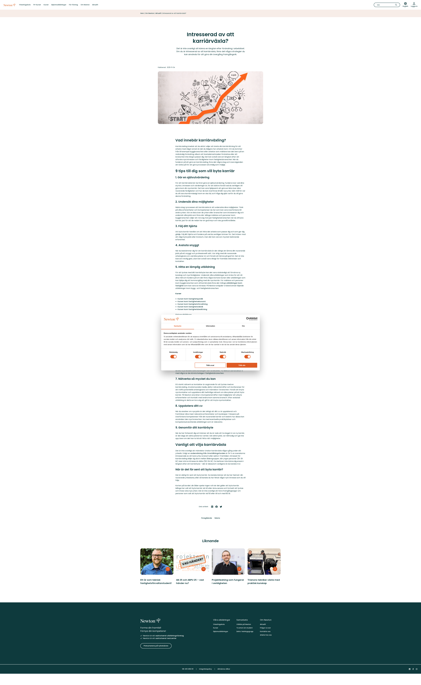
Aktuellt (95, 5)
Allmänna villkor (224, 669)
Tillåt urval (210, 365)
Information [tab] (210, 326)
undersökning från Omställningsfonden (207, 453)
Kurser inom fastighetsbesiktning (192, 309)
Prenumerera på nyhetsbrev (156, 646)
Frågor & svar (265, 628)
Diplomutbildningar (58, 5)
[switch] (198, 356)
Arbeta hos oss (266, 635)
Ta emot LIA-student (244, 628)
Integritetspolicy (205, 669)
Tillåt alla (241, 365)
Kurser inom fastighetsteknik (190, 306)
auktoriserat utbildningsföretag (169, 635)
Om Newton (85, 5)
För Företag (73, 5)
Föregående (206, 518)
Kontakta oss (265, 631)
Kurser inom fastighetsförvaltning (193, 304)
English (405, 6)
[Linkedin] (409, 669)
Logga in (414, 6)
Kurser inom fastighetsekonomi (192, 301)
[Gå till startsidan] (10, 5)
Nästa (217, 518)
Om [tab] (243, 326)
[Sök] (396, 5)
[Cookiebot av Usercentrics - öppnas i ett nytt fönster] (247, 318)
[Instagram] (416, 669)
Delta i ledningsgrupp (244, 631)
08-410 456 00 (187, 669)
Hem (142, 13)
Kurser (46, 5)
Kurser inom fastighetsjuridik (190, 299)
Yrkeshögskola (25, 5)
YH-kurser (37, 5)
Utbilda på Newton (243, 624)
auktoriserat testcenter (165, 638)
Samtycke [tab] (177, 326)
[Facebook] (413, 669)
